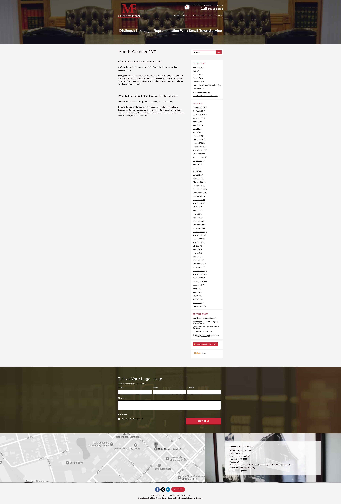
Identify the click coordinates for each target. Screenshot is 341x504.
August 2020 (197, 203)
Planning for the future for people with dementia (206, 322)
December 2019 (199, 232)
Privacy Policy (161, 498)
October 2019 (198, 239)
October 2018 (198, 278)
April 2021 (197, 175)
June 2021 (196, 168)
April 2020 (197, 217)
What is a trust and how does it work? (140, 61)
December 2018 (199, 271)
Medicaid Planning (200, 92)
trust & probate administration (205, 96)
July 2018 (196, 288)
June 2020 (196, 210)
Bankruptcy (197, 67)
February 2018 (198, 306)
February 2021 (198, 182)
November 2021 (199, 150)
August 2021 (197, 161)
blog (194, 71)
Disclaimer (122, 414)
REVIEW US (178, 489)
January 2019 (198, 267)
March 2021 (197, 178)
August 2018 (197, 285)
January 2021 (198, 186)
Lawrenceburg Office (238, 471)
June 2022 (196, 125)
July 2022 (196, 122)
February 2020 (198, 225)
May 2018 (196, 296)
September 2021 (199, 157)
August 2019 (197, 242)
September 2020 (199, 200)
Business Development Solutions (181, 498)
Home (176, 16)
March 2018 (197, 303)
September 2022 (199, 115)
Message (122, 398)
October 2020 (198, 196)
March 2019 (197, 260)
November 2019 (199, 235)
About (185, 16)
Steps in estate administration (204, 318)
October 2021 (198, 154)
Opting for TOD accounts (203, 331)
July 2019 (196, 246)
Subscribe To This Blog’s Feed (206, 344)
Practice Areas (198, 16)
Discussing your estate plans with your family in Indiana (206, 335)
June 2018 (196, 292)
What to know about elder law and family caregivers (148, 96)
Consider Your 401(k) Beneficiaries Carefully (206, 327)
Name (120, 388)
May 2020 (196, 214)
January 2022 (198, 143)
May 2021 (196, 171)
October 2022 (198, 111)
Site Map (151, 498)
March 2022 (197, 136)
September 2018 (199, 281)
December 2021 (199, 146)
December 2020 (199, 189)
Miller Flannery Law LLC (140, 67)
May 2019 (196, 253)
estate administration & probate (205, 85)
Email (190, 388)
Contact (219, 16)
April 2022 (197, 132)
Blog (210, 16)
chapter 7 (196, 78)
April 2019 (197, 257)
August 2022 (197, 118)
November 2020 (199, 193)
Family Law (197, 89)
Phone (155, 388)
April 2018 (197, 299)
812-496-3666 (215, 9)
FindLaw (199, 498)
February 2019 (198, 264)
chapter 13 (197, 74)
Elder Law (168, 102)
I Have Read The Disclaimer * (131, 419)
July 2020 (196, 207)
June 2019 (196, 249)
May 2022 (196, 129)
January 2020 (198, 228)
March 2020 (197, 221)
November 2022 (199, 107)
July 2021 (196, 164)
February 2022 (198, 139)
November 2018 (199, 274)
